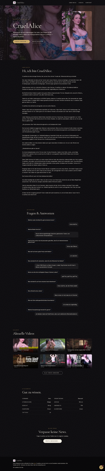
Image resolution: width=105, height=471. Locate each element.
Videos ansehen (21, 41)
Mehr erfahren (37, 41)
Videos (81, 2)
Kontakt (89, 2)
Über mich (72, 2)
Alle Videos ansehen (52, 372)
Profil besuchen (53, 441)
